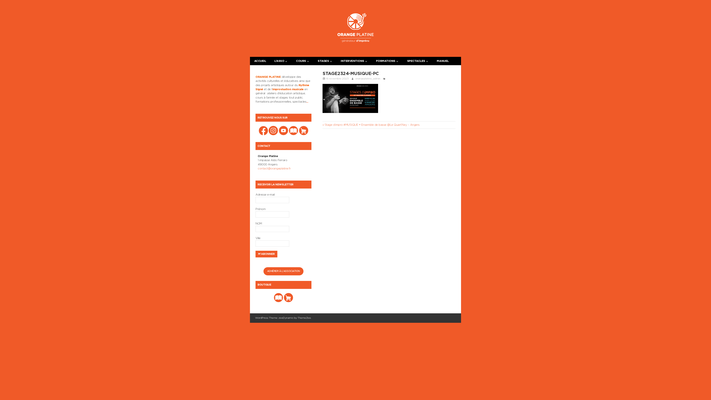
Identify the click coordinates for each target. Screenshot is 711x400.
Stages (323, 61)
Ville (258, 238)
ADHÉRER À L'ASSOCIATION (283, 271)
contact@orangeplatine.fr (274, 168)
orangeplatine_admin (367, 78)
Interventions (352, 61)
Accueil (260, 61)
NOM (259, 223)
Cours (301, 61)
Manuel (443, 61)
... (307, 101)
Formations (385, 61)
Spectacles (416, 61)
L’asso (279, 61)
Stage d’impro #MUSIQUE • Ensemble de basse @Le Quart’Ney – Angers (371, 125)
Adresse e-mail (265, 194)
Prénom (261, 209)
